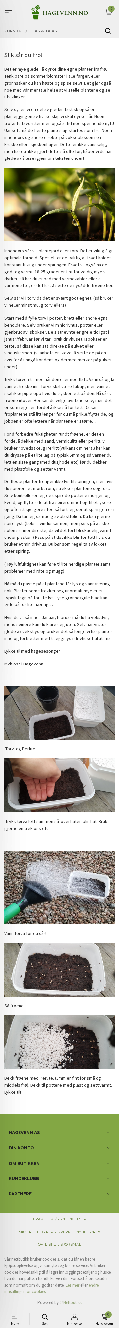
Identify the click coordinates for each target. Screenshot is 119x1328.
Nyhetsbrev (88, 1232)
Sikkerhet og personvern (45, 1232)
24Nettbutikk (71, 1302)
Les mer (72, 1285)
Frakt (39, 1219)
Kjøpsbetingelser (68, 1219)
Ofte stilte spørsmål (59, 1244)
